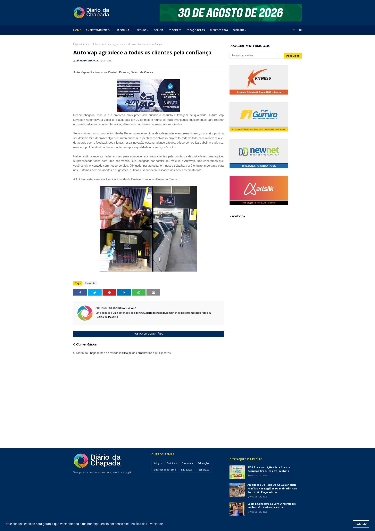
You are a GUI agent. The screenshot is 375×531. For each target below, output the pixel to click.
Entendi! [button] (361, 524)
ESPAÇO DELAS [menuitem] (196, 30)
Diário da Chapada (87, 60)
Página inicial (80, 44)
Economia (187, 463)
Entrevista (186, 469)
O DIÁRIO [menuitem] (238, 30)
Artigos (158, 463)
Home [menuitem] (77, 30)
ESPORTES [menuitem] (175, 30)
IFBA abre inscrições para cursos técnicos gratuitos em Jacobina (268, 469)
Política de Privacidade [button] (147, 524)
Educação (203, 463)
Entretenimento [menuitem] (97, 30)
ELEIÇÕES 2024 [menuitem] (219, 30)
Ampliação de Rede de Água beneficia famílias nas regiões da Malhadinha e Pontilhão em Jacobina (272, 488)
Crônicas (172, 463)
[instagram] (300, 30)
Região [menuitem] (141, 30)
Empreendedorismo (165, 469)
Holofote (95, 44)
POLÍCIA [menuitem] (159, 30)
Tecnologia (203, 469)
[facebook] (294, 30)
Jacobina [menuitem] (123, 30)
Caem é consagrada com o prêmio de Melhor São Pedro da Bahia (271, 505)
